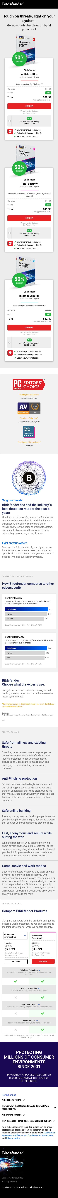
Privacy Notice (13, 1138)
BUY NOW (16, 961)
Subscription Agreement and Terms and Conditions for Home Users (28, 1134)
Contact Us (13, 1182)
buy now (29, 106)
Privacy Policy (17, 1178)
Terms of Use (30, 113)
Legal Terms (6, 1178)
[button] (2, 720)
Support (5, 1182)
